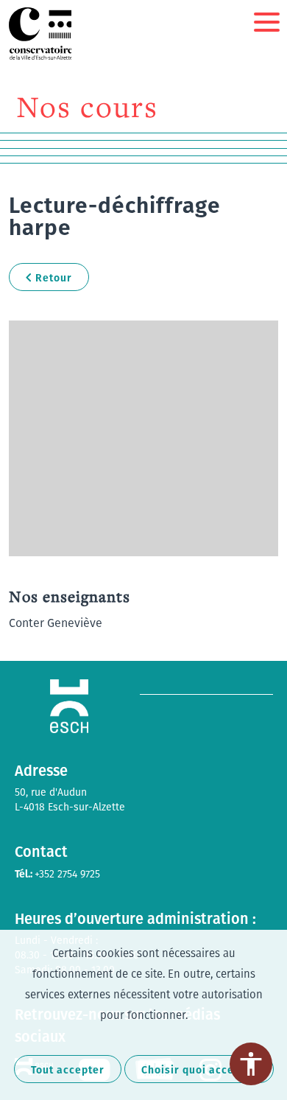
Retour (53, 277)
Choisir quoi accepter (199, 1069)
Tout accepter (67, 1069)
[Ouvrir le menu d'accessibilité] (251, 1064)
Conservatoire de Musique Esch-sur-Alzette (42, 33)
